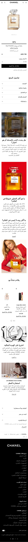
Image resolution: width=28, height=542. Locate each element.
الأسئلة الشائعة (22, 496)
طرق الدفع (23, 484)
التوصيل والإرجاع (22, 97)
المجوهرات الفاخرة (21, 463)
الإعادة (24, 492)
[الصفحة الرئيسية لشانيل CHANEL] (24, 434)
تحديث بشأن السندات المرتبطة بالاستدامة (14, 525)
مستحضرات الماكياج (20, 473)
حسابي (24, 489)
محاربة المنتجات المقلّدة (19, 522)
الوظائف (24, 513)
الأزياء (24, 458)
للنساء (5, 434)
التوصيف (24, 83)
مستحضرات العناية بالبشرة (19, 475)
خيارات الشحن (22, 487)
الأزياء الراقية (22, 456)
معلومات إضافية (23, 88)
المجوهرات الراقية (21, 461)
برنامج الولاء (24, 101)
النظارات (24, 468)
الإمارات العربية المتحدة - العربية (8, 534)
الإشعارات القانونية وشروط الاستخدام (16, 515)
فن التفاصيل (24, 92)
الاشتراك (24, 427)
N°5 (24, 437)
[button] (14, 408)
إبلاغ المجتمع (22, 520)
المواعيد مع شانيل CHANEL (18, 506)
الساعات (24, 465)
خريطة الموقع (22, 477)
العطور (24, 470)
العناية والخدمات (22, 494)
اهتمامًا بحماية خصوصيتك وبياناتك (17, 518)
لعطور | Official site (14, 434)
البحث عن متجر (22, 503)
